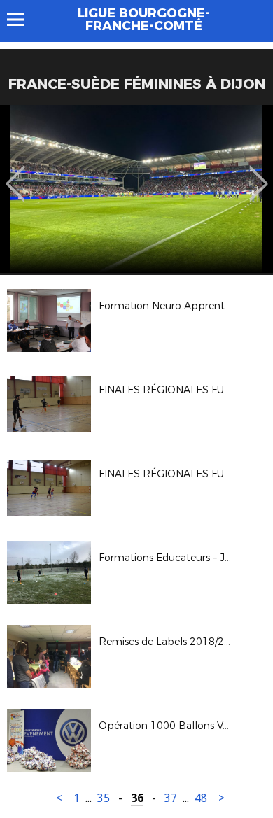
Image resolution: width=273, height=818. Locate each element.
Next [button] (258, 174)
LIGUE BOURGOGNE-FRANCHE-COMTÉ (144, 20)
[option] (136, 189)
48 (201, 798)
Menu (22, 19)
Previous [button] (15, 174)
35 (103, 798)
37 (170, 798)
